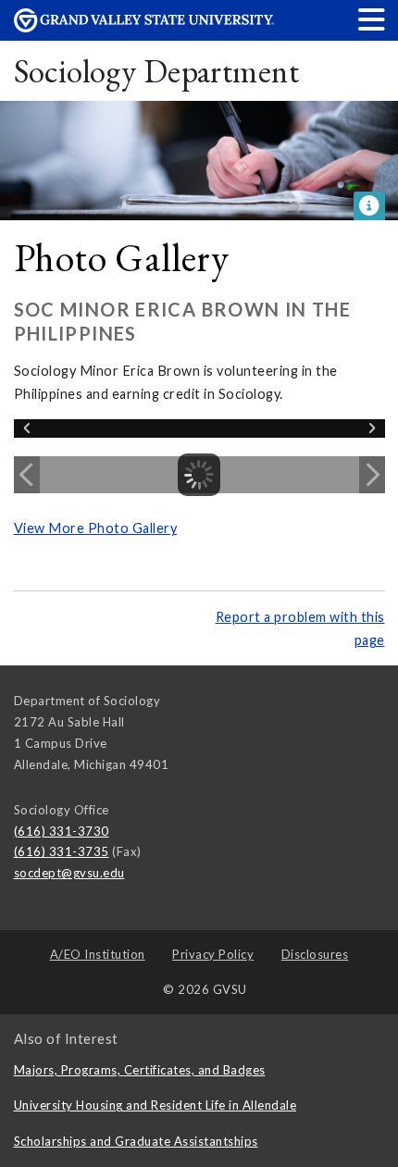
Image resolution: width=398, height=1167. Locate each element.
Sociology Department (156, 71)
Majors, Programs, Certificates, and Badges (140, 1069)
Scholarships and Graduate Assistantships (136, 1141)
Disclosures (315, 954)
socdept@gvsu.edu (69, 872)
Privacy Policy (213, 954)
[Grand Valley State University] (144, 27)
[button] (372, 19)
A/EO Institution (97, 954)
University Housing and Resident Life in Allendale (155, 1105)
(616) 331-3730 (61, 831)
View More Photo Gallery (96, 528)
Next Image (372, 474)
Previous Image (27, 474)
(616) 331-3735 (61, 851)
